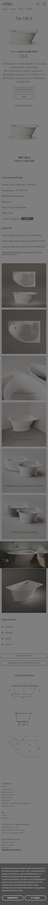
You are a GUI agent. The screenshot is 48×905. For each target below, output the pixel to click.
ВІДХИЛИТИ (12, 898)
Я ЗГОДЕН (35, 898)
